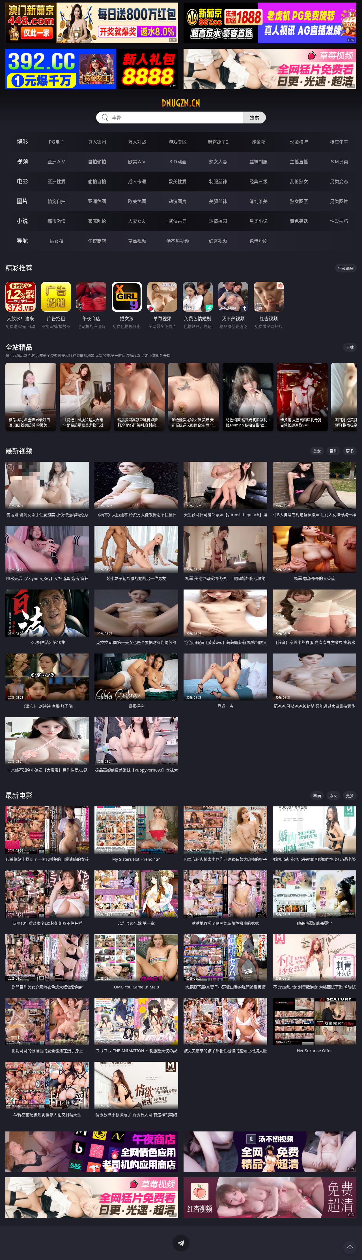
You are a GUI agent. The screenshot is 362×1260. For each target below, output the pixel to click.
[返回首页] (350, 1247)
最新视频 (19, 450)
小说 (22, 221)
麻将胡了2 (218, 142)
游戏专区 (178, 142)
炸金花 (258, 142)
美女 (317, 451)
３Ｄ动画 (178, 162)
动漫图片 (178, 201)
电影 (22, 181)
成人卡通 (137, 181)
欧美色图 (137, 201)
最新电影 (19, 795)
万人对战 (137, 142)
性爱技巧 (339, 221)
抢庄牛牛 (339, 142)
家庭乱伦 (97, 221)
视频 (22, 161)
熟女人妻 (218, 162)
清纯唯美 (258, 201)
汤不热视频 (177, 241)
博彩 (22, 142)
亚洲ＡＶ (57, 162)
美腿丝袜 (218, 201)
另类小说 (258, 221)
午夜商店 (97, 241)
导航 (22, 241)
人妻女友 (137, 221)
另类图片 (339, 201)
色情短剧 (258, 241)
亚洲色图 (97, 201)
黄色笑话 (299, 221)
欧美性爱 (178, 181)
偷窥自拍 (57, 201)
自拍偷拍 (97, 162)
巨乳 (333, 451)
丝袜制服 (258, 162)
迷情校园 (218, 221)
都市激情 (57, 221)
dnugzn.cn (181, 103)
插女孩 (56, 241)
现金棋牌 (299, 142)
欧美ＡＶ (137, 162)
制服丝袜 (218, 181)
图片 (22, 201)
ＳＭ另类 (339, 162)
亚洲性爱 (57, 181)
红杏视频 (218, 241)
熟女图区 (299, 201)
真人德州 (97, 142)
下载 (350, 347)
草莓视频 (137, 241)
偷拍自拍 (97, 181)
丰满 (317, 795)
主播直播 (299, 162)
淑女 (333, 795)
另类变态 (339, 181)
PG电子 (56, 142)
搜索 (254, 117)
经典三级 (258, 181)
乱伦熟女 (299, 181)
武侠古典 (178, 221)
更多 (350, 451)
